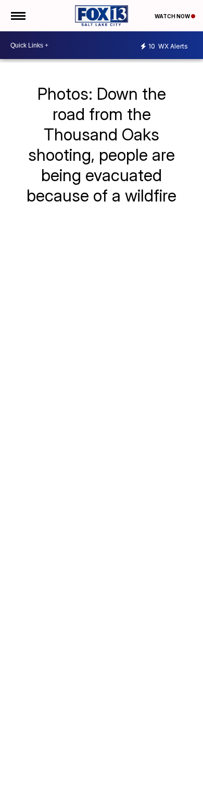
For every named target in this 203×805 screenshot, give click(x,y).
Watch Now (173, 16)
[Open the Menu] (17, 16)
